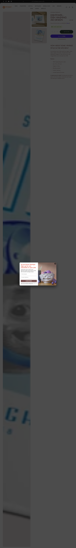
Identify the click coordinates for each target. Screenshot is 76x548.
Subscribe (29, 280)
